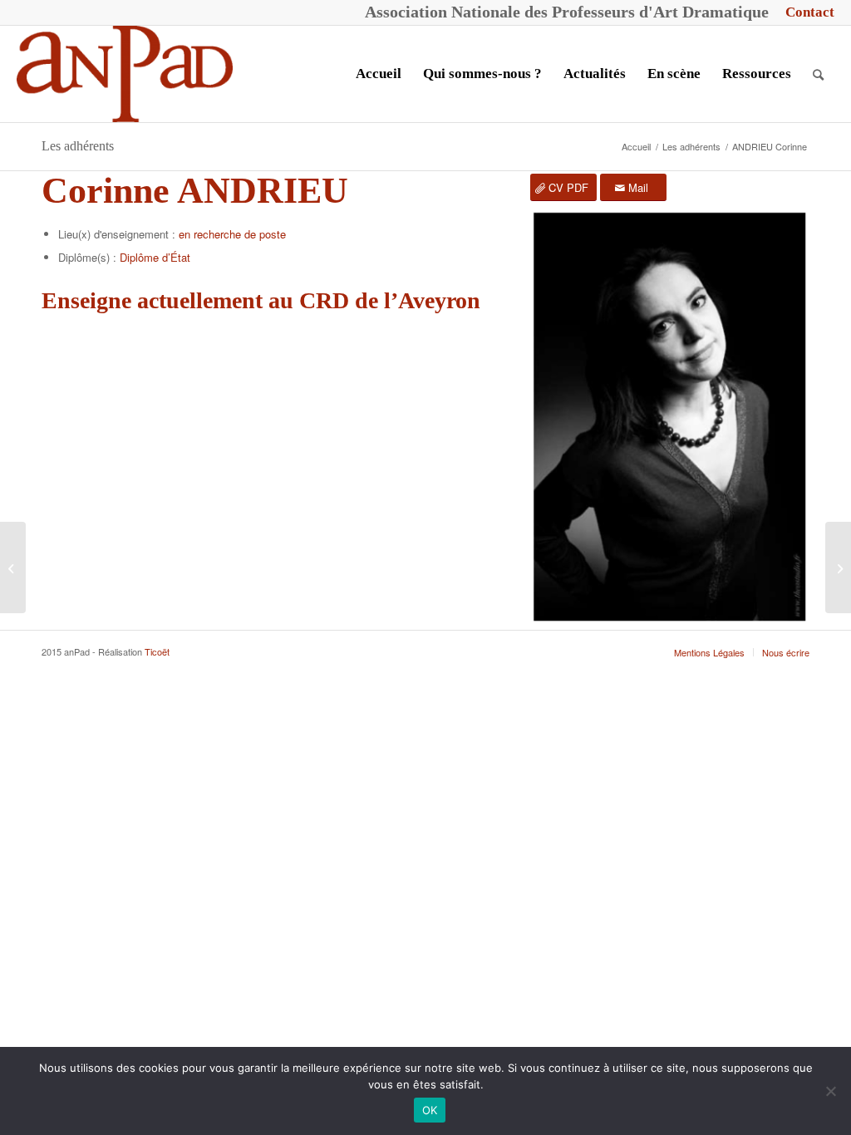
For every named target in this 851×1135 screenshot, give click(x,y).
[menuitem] (805, 12)
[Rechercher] (818, 74)
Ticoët (157, 651)
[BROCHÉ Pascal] (13, 567)
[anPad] (125, 74)
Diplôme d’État (155, 257)
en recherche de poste (232, 234)
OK (430, 1110)
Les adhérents (78, 146)
